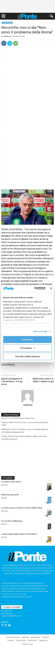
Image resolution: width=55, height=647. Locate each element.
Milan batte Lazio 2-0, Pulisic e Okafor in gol (43, 380)
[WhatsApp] (15, 43)
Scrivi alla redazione (13, 637)
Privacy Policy (21, 640)
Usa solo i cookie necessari (27, 356)
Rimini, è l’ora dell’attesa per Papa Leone (18, 418)
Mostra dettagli (40, 331)
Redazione (25, 637)
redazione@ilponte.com (11, 616)
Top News (7, 23)
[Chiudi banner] (51, 288)
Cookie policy (32, 640)
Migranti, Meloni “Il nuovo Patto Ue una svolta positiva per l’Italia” (24, 423)
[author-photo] (27, 396)
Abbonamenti (35, 637)
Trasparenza (43, 640)
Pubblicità (45, 637)
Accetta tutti (27, 339)
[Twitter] (9, 43)
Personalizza (26, 348)
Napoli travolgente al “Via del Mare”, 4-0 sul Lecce (11, 381)
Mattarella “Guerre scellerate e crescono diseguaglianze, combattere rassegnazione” (24, 430)
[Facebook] (3, 43)
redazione (7, 36)
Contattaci (10, 640)
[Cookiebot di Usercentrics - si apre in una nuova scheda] (35, 288)
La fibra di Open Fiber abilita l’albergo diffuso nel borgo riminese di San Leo (24, 437)
